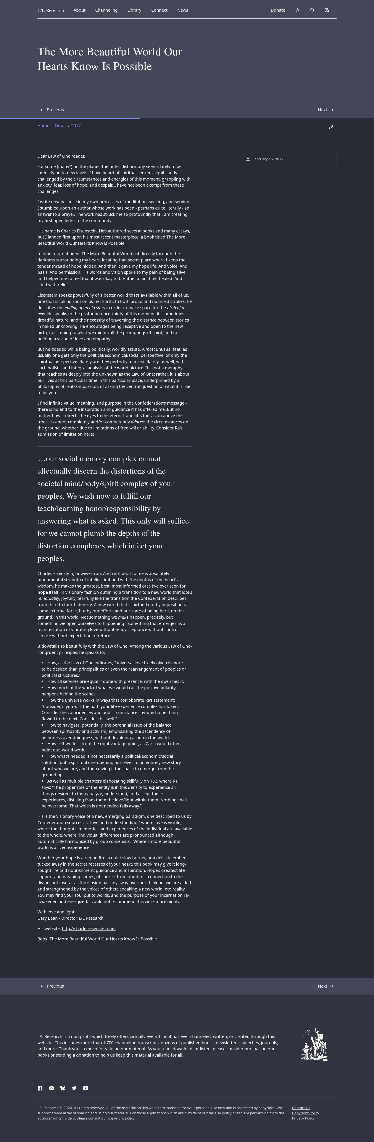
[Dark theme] (298, 10)
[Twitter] (74, 1087)
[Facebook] (40, 1087)
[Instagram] (51, 1087)
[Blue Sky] (62, 1087)
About (81, 10)
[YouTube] (85, 1087)
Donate (278, 10)
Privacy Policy (303, 1118)
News (184, 10)
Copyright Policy (305, 1112)
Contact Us (301, 1107)
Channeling (106, 10)
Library (136, 10)
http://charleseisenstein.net (89, 928)
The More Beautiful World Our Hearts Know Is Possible (103, 939)
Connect (160, 10)
